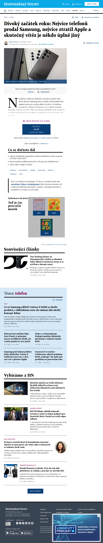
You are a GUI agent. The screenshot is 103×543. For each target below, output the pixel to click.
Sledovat (31, 92)
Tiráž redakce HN (45, 512)
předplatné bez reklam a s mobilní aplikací (38, 138)
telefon (21, 293)
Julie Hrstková (9, 439)
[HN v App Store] (26, 533)
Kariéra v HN (44, 519)
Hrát (39, 213)
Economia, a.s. (18, 512)
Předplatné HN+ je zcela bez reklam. (57, 244)
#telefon (13, 170)
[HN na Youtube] (32, 523)
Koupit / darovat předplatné (86, 509)
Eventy (80, 512)
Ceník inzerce (44, 522)
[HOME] (5, 11)
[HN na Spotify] (29, 523)
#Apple (32, 170)
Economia (43, 515)
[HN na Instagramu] (23, 523)
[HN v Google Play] (12, 533)
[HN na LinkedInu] (26, 523)
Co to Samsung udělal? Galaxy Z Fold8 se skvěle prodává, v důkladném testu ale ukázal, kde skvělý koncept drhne (32, 310)
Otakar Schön (13, 42)
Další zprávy (35, 491)
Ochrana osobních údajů (63, 509)
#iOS (21, 174)
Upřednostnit (45, 92)
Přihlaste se (44, 143)
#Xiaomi (50, 170)
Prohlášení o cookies (62, 512)
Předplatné (92, 4)
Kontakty (43, 509)
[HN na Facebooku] (20, 523)
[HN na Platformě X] (17, 523)
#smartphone (23, 170)
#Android (13, 174)
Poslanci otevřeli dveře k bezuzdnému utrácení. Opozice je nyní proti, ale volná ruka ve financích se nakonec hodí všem (27, 444)
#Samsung (41, 170)
